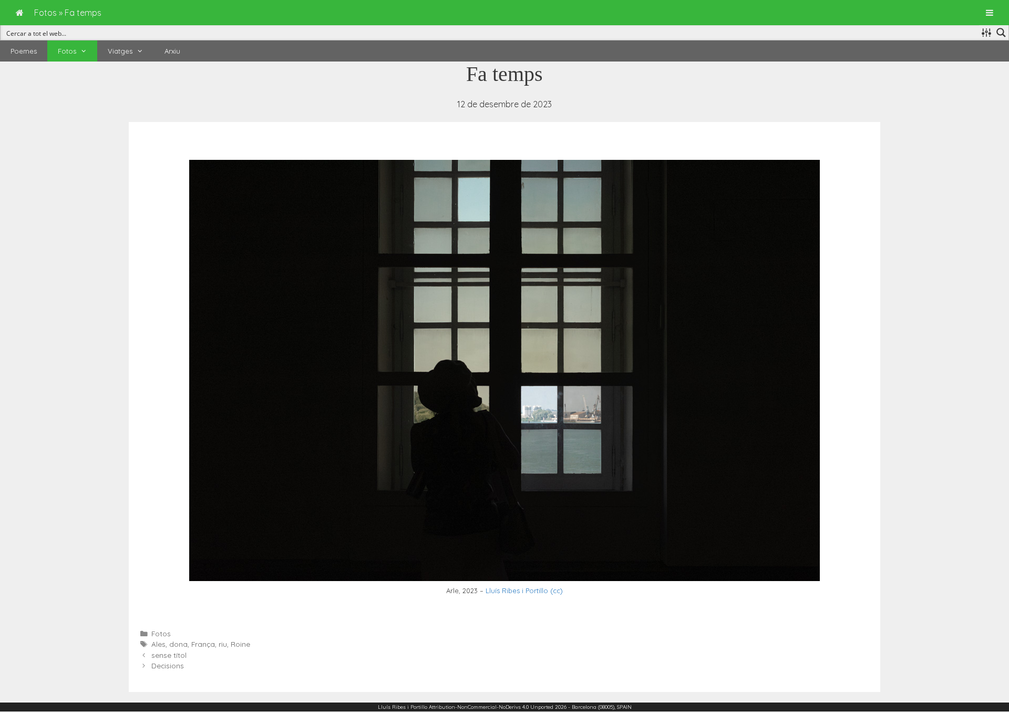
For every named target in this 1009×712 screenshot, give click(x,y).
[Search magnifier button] (1001, 32)
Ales (158, 643)
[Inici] (19, 12)
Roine (240, 643)
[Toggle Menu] (989, 12)
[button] (86, 51)
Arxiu (172, 51)
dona (178, 643)
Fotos (67, 51)
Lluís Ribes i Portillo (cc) (524, 590)
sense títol (169, 654)
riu (223, 643)
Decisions (167, 665)
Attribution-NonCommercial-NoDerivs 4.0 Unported (491, 707)
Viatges (120, 51)
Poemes (24, 51)
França (203, 643)
